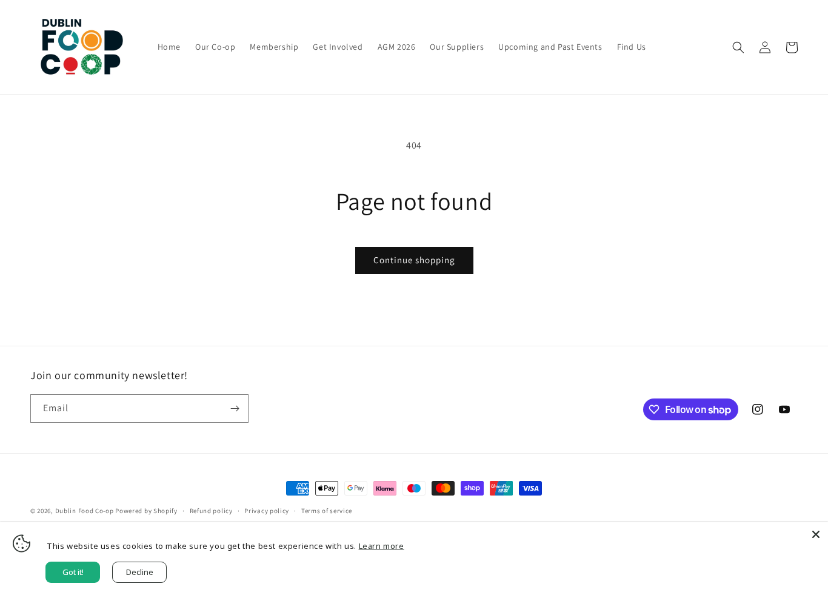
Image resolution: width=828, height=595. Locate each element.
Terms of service (326, 510)
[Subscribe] (234, 408)
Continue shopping (414, 260)
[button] (738, 47)
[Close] (816, 534)
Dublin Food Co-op (84, 510)
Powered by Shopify (146, 510)
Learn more (381, 545)
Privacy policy (266, 510)
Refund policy (211, 510)
